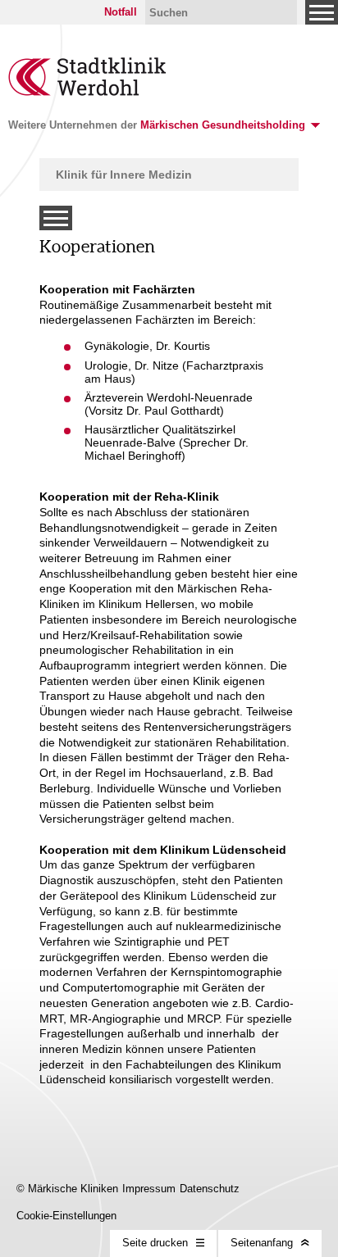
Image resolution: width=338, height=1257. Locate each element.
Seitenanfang (262, 1243)
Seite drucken (155, 1243)
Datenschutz (210, 1188)
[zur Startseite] (87, 92)
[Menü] (321, 12)
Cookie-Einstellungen (66, 1215)
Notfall (120, 12)
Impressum (149, 1188)
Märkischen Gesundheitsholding (222, 125)
